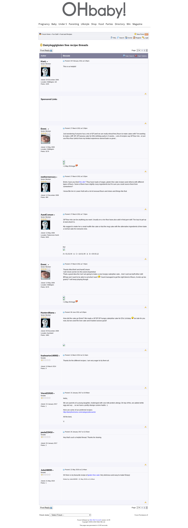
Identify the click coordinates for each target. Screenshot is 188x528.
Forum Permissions (141, 515)
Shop (94, 24)
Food (101, 24)
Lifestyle (85, 24)
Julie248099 (46, 470)
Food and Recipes (66, 34)
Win (129, 24)
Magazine (137, 24)
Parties (109, 24)
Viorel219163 (47, 393)
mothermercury (48, 177)
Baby (54, 24)
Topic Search (129, 56)
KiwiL (44, 61)
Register (138, 38)
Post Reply (45, 50)
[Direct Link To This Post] (64, 61)
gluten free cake (94, 475)
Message (66, 56)
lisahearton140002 (50, 355)
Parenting (74, 24)
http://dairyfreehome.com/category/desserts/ (79, 412)
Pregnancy (44, 24)
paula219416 (47, 432)
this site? (82, 182)
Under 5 (62, 24)
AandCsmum (47, 214)
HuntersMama (48, 312)
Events (130, 38)
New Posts (140, 34)
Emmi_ (44, 129)
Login (146, 38)
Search (121, 38)
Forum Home (46, 34)
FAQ (114, 38)
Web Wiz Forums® (95, 520)
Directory (120, 24)
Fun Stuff (55, 34)
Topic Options (142, 56)
